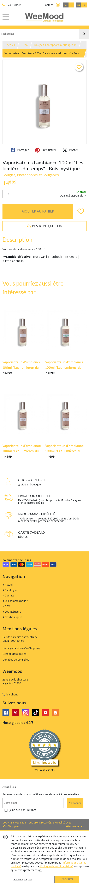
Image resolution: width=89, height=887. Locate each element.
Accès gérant (76, 826)
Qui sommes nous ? (16, 601)
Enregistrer (48, 150)
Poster (73, 150)
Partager (22, 150)
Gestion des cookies (14, 654)
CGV (7, 606)
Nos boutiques (13, 617)
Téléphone (11, 694)
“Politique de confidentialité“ (56, 866)
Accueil (11, 45)
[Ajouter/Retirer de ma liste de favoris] (81, 211)
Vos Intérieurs (12, 611)
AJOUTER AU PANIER (38, 211)
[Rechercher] (84, 34)
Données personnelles (15, 659)
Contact (48, 5)
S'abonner (75, 803)
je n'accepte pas (22, 879)
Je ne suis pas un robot (23, 810)
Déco (25, 45)
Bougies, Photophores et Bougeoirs (55, 45)
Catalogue (10, 590)
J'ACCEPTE (67, 879)
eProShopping (10, 826)
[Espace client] (58, 5)
